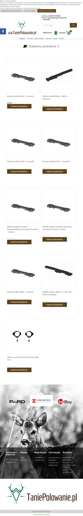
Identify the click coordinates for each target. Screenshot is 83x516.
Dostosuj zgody (30, 11)
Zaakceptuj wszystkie (47, 11)
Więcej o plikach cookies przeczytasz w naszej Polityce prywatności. (20, 8)
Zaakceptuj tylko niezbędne (11, 11)
